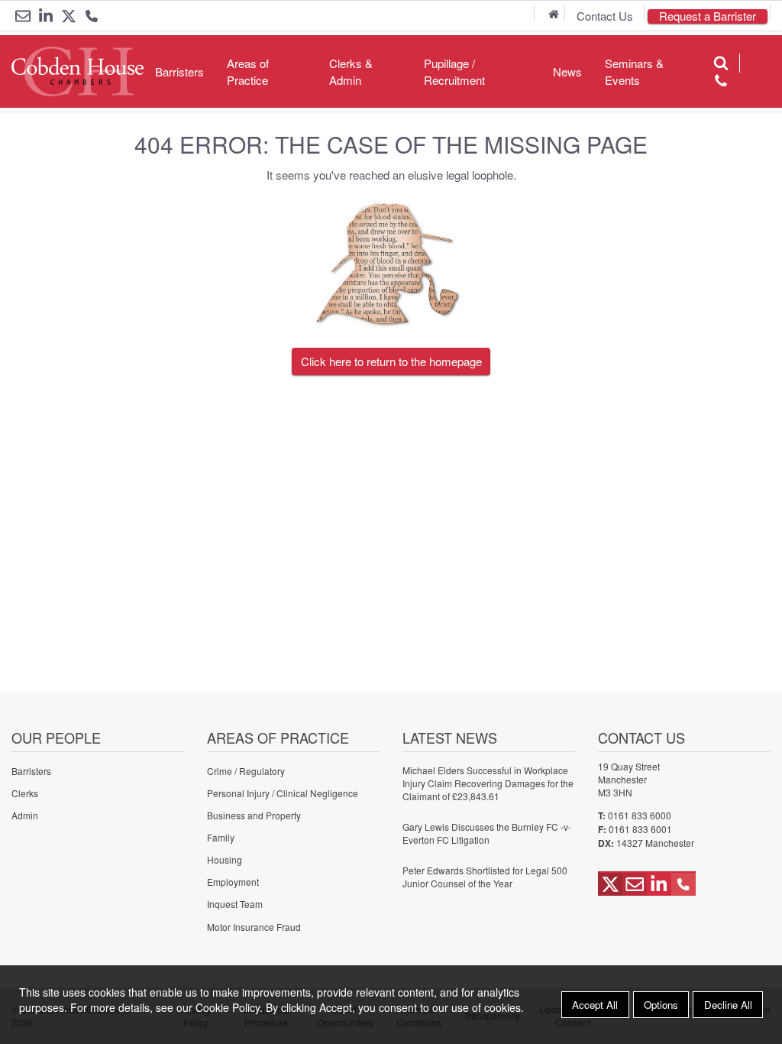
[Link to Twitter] (68, 16)
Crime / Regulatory (246, 770)
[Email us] (22, 16)
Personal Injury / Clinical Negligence (282, 792)
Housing (224, 859)
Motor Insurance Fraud (254, 926)
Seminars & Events (634, 71)
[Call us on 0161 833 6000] (91, 17)
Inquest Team (235, 903)
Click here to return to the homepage (391, 361)
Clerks (24, 792)
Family (220, 837)
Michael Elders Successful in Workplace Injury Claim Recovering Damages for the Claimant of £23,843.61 (488, 783)
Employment (233, 881)
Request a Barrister (707, 16)
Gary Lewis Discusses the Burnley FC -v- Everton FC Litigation (486, 833)
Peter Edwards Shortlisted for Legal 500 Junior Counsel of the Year (484, 877)
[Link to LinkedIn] (45, 16)
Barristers (179, 71)
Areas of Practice (248, 71)
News (567, 71)
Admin (24, 815)
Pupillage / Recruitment (454, 71)
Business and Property (254, 815)
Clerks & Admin (351, 71)
